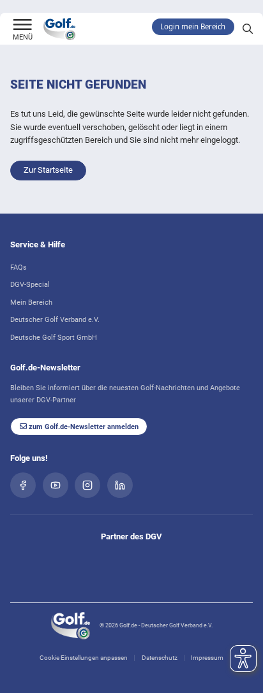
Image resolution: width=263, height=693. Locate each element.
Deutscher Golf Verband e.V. (55, 319)
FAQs (18, 267)
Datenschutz (159, 657)
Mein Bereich (31, 302)
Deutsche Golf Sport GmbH (53, 337)
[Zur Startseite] (22, 25)
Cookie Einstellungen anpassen (84, 657)
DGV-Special (30, 284)
